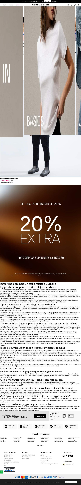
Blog (5, 465)
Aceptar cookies (71, 482)
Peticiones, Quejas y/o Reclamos (49, 464)
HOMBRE (11, 5)
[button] (75, 5)
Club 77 (6, 464)
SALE (17, 5)
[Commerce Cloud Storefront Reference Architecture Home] (40, 5)
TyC (57, 1)
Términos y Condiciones (53, 482)
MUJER (4, 5)
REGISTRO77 (48, 1)
